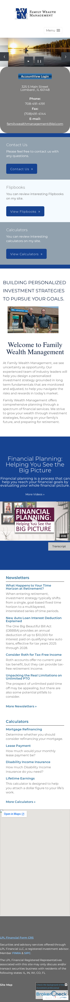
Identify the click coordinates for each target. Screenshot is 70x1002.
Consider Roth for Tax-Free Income (34, 655)
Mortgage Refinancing (24, 729)
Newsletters (17, 577)
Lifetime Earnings (20, 778)
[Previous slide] (4, 56)
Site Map (6, 985)
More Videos (35, 494)
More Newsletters (21, 706)
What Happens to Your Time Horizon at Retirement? (28, 587)
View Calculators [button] (24, 254)
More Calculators (21, 802)
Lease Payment (18, 746)
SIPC (27, 953)
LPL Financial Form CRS (17, 937)
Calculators (17, 721)
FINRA (17, 953)
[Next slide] (65, 56)
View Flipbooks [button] (23, 211)
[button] (53, 30)
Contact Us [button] (19, 169)
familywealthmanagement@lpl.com (35, 124)
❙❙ (39, 61)
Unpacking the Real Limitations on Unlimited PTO (34, 677)
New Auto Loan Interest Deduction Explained (34, 619)
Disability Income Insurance (28, 762)
